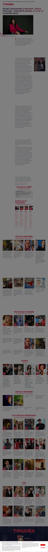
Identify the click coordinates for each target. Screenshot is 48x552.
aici (17, 548)
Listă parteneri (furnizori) (24, 547)
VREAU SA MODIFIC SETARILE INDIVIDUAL (42, 547)
